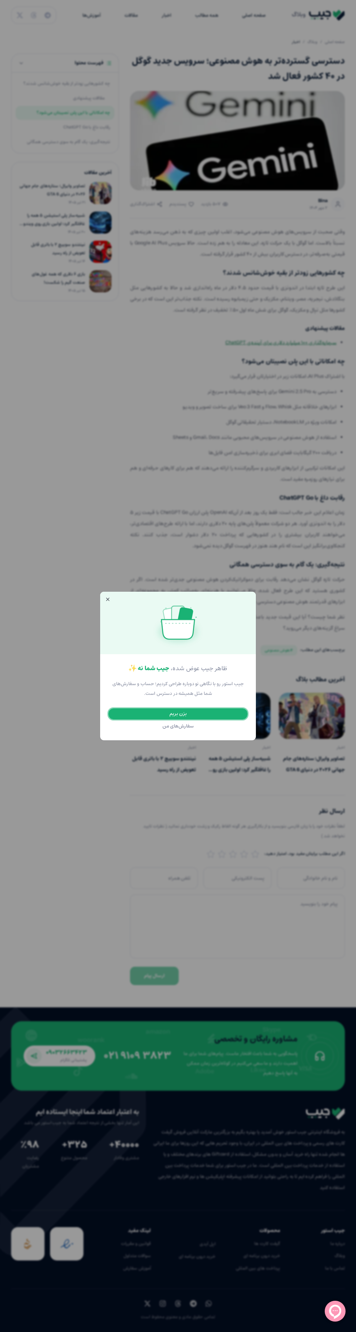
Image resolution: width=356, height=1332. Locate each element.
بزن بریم (178, 713)
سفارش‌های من (178, 726)
